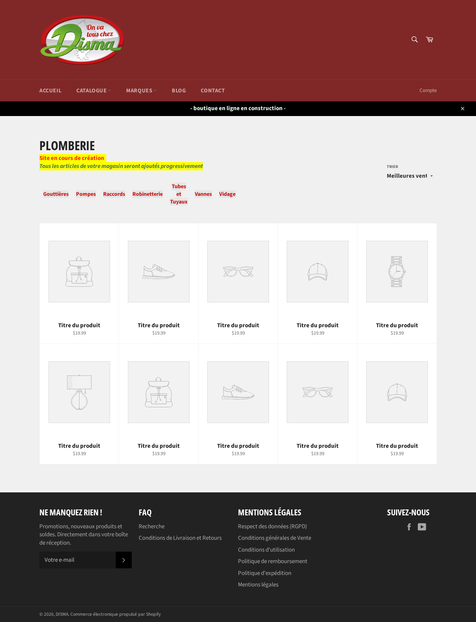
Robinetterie (147, 194)
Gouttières (56, 194)
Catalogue (92, 90)
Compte (428, 90)
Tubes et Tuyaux (178, 194)
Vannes (203, 194)
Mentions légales (258, 585)
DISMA (62, 614)
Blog (179, 90)
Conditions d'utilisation (266, 550)
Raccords (114, 194)
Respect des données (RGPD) (272, 526)
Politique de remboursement (272, 561)
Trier (392, 167)
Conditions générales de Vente (274, 538)
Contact (213, 90)
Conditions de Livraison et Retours (180, 538)
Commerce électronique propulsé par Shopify (115, 614)
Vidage (227, 194)
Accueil (50, 90)
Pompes (86, 194)
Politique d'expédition (264, 573)
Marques (140, 90)
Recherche (151, 526)
